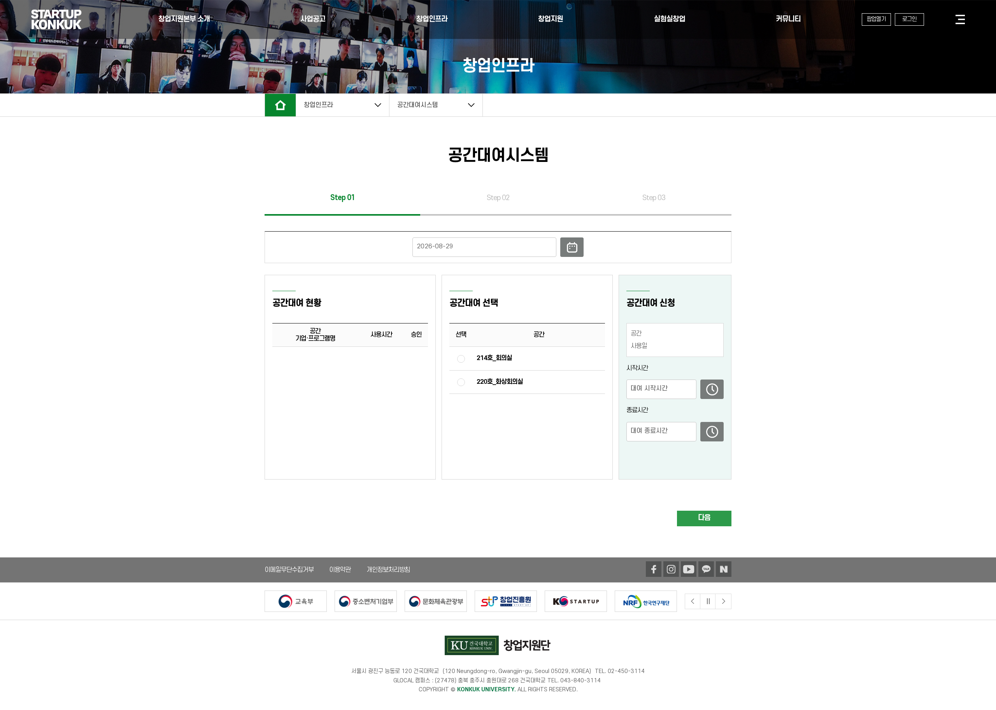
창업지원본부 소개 (184, 19)
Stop (708, 601)
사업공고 (312, 19)
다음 (704, 518)
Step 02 (498, 198)
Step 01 (342, 198)
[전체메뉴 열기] (960, 19)
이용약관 (340, 569)
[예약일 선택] (498, 247)
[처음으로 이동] (56, 19)
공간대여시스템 (417, 105)
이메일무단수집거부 (289, 569)
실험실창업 (669, 19)
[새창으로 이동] (653, 569)
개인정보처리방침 (388, 569)
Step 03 (653, 198)
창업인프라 (431, 19)
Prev (692, 601)
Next (723, 601)
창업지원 (550, 19)
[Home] (280, 105)
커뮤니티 (788, 19)
